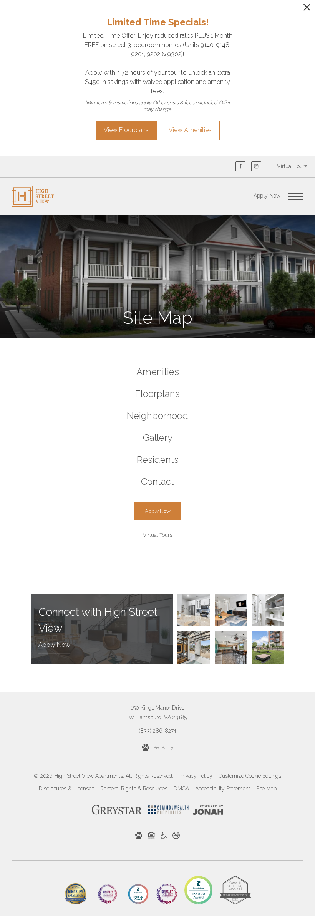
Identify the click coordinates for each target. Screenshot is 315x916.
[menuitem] (157, 372)
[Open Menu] (295, 196)
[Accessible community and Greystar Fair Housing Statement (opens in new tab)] (164, 837)
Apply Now (267, 196)
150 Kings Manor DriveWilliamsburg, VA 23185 (158, 712)
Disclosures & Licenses (66, 788)
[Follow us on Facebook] (240, 166)
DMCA (181, 788)
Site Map (266, 788)
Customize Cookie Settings (250, 776)
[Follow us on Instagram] (256, 166)
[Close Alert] (307, 9)
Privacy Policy (195, 776)
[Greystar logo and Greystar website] (117, 811)
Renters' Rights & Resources (133, 788)
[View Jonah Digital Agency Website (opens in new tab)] (208, 811)
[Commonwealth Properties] (168, 811)
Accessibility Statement (222, 788)
